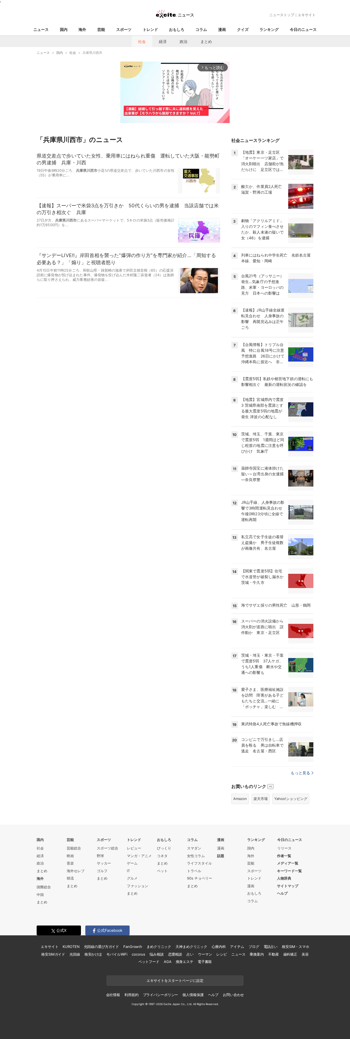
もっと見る (300, 772)
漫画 (222, 29)
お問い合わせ (233, 995)
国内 (64, 29)
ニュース (41, 29)
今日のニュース (303, 29)
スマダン (194, 848)
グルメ (132, 878)
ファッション (137, 886)
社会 (142, 41)
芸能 (101, 29)
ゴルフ (102, 871)
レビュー (134, 848)
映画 (70, 856)
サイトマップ (287, 886)
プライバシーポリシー (160, 995)
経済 (163, 41)
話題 (220, 856)
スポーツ (124, 29)
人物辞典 (284, 878)
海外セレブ (75, 871)
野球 (100, 856)
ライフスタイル (199, 863)
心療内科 (219, 946)
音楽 (70, 863)
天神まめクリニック (191, 946)
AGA (167, 961)
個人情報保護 (192, 995)
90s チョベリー (199, 878)
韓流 (70, 878)
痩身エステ (184, 961)
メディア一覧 (287, 863)
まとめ (206, 41)
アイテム (237, 946)
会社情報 (113, 995)
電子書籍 (205, 961)
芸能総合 (74, 848)
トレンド (150, 29)
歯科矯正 (290, 954)
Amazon (240, 798)
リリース (284, 848)
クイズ (243, 29)
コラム (201, 29)
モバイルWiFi (116, 954)
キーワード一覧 (289, 871)
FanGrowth (132, 946)
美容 (305, 954)
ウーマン (205, 954)
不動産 (273, 954)
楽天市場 (260, 798)
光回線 (74, 954)
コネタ (162, 856)
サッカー (104, 863)
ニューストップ (281, 15)
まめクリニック (159, 946)
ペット (162, 871)
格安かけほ (93, 954)
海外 (82, 29)
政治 (183, 41)
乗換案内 (257, 954)
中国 (40, 894)
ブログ (254, 946)
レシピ (221, 954)
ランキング (269, 29)
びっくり (164, 848)
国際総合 (44, 887)
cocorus (138, 954)
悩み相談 (157, 954)
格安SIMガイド (53, 954)
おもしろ (176, 29)
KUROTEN (71, 946)
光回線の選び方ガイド (101, 946)
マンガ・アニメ (139, 856)
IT (128, 871)
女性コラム (196, 856)
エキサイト (307, 15)
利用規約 (131, 995)
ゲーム (132, 863)
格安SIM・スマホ (295, 946)
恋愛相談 (175, 954)
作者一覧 (284, 856)
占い (190, 954)
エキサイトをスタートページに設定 (175, 980)
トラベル (194, 871)
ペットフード (148, 961)
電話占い (271, 946)
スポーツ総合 (107, 848)
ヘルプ (282, 893)
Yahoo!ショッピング (290, 798)
